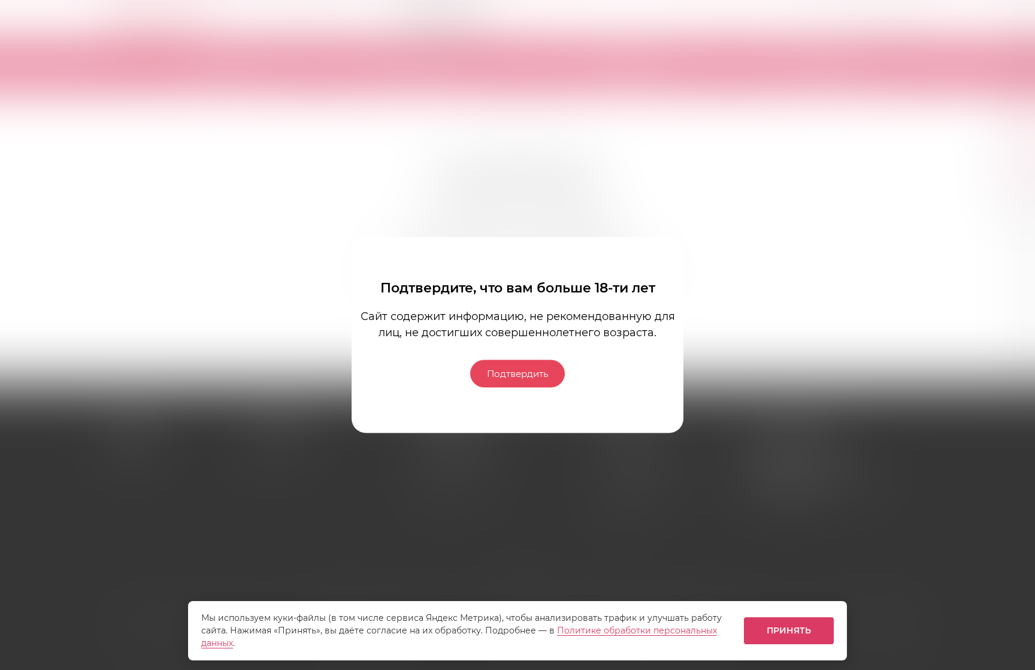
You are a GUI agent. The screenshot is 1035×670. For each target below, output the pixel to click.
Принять (789, 630)
